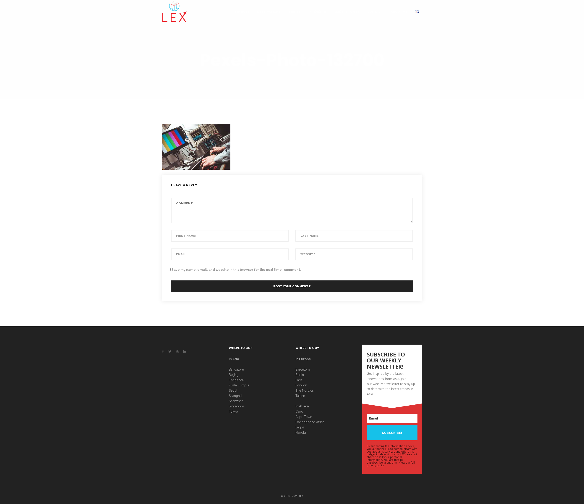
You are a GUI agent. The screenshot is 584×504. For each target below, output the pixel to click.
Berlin (299, 375)
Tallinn (300, 396)
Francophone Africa (309, 422)
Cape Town (304, 417)
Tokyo (233, 411)
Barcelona (302, 369)
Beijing (234, 375)
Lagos (300, 427)
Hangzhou (236, 380)
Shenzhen (236, 401)
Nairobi (300, 432)
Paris (298, 380)
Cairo (299, 411)
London (301, 385)
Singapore (236, 406)
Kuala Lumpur (239, 385)
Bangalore (236, 369)
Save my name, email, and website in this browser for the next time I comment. (236, 270)
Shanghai (235, 396)
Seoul (233, 390)
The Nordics (304, 390)
